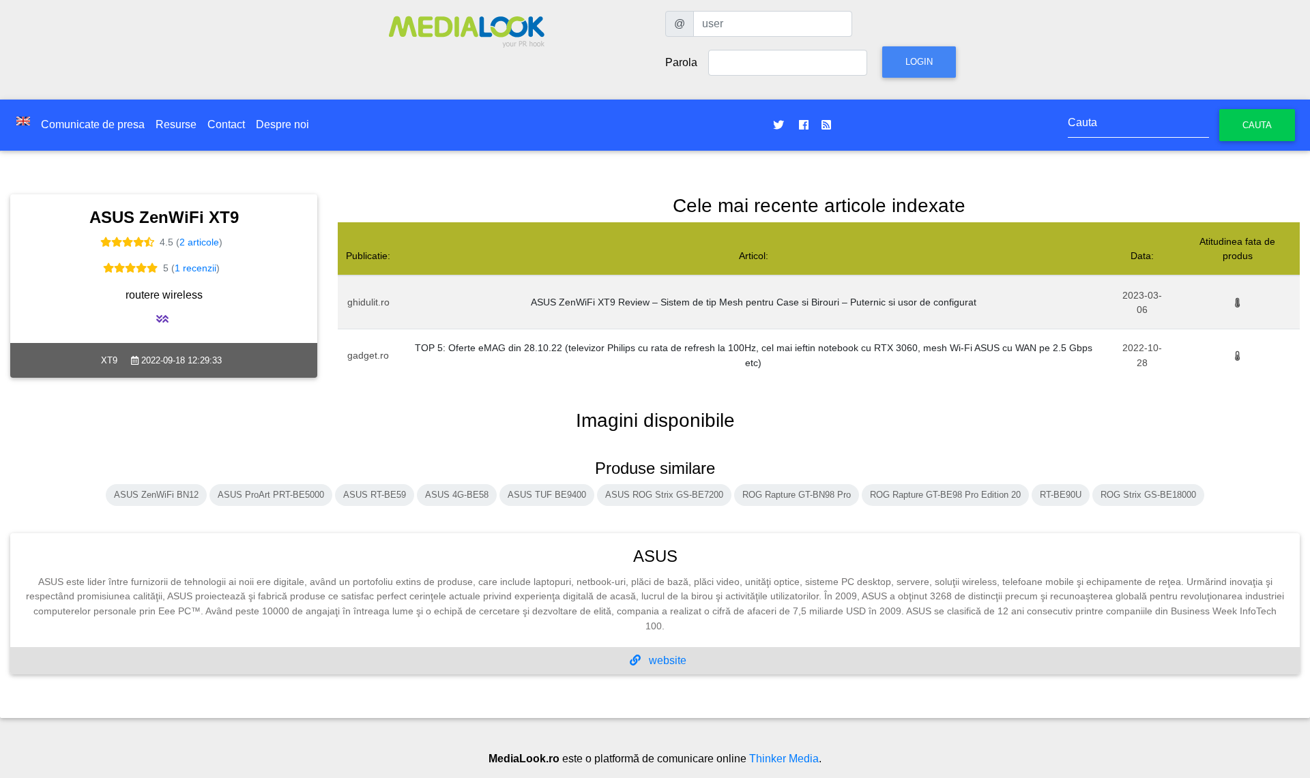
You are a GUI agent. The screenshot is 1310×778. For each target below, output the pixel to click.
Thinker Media (784, 758)
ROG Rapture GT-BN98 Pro (796, 495)
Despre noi (282, 124)
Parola (681, 62)
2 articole (199, 242)
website (666, 660)
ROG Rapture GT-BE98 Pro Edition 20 (945, 495)
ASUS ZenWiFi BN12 (156, 495)
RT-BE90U (1060, 495)
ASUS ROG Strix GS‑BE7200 (664, 495)
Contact (226, 124)
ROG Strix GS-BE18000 (1148, 495)
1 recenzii (195, 268)
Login (919, 62)
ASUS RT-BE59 (374, 495)
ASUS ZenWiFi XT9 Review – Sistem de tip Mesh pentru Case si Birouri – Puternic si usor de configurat (753, 302)
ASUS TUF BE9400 (547, 495)
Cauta (1257, 125)
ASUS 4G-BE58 (457, 495)
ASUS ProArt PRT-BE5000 (271, 495)
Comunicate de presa (93, 124)
